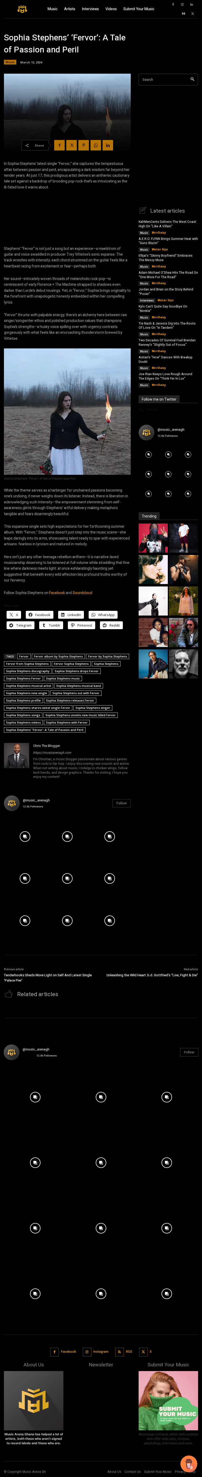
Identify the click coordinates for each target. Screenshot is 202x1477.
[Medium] (184, 14)
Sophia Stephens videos (23, 722)
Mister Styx (160, 249)
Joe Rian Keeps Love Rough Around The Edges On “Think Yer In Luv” (165, 376)
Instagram (100, 1351)
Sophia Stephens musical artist (28, 686)
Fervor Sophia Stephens (71, 664)
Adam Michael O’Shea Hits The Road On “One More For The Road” (168, 274)
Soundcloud (82, 593)
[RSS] (119, 1352)
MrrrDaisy (159, 232)
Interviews (147, 300)
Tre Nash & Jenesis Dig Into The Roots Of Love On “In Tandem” (167, 325)
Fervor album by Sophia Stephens (58, 656)
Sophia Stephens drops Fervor (77, 671)
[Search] (192, 79)
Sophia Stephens (106, 664)
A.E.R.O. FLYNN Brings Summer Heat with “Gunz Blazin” (168, 241)
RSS (129, 1351)
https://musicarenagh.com (52, 752)
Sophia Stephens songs (23, 715)
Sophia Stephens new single (26, 693)
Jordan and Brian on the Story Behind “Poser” (166, 291)
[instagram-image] (25, 836)
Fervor (24, 656)
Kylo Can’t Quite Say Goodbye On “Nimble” (163, 308)
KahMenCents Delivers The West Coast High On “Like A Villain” (167, 224)
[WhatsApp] (95, 145)
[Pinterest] (83, 145)
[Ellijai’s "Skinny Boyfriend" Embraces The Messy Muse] (153, 570)
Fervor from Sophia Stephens (27, 664)
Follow (122, 803)
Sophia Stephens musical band (78, 686)
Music (10, 62)
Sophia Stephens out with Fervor (75, 693)
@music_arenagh (36, 800)
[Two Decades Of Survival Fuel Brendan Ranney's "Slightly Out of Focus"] (183, 633)
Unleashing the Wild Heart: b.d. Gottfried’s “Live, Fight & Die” (152, 975)
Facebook (57, 593)
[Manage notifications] (191, 1467)
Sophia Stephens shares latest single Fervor (38, 708)
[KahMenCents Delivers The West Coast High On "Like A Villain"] (153, 539)
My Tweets (148, 409)
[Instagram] (182, 5)
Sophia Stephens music (63, 678)
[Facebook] (173, 5)
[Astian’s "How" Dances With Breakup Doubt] (153, 664)
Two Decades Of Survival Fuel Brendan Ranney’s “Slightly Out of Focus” (167, 342)
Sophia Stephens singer (92, 708)
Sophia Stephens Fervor (23, 678)
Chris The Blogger (46, 745)
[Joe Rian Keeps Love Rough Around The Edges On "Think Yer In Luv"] (183, 664)
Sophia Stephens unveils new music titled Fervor (81, 715)
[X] (193, 14)
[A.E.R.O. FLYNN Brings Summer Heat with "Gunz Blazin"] (183, 539)
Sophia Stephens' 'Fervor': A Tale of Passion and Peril (44, 730)
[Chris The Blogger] (16, 761)
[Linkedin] (191, 5)
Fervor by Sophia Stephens (107, 656)
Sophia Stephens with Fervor (67, 722)
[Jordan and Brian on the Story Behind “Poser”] (153, 601)
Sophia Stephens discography (27, 671)
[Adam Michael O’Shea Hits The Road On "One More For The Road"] (183, 570)
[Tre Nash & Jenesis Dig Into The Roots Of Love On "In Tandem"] (153, 633)
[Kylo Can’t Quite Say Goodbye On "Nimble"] (183, 601)
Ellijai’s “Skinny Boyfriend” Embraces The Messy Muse (166, 257)
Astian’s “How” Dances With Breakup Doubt (166, 359)
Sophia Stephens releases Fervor (70, 700)
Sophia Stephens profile (23, 700)
